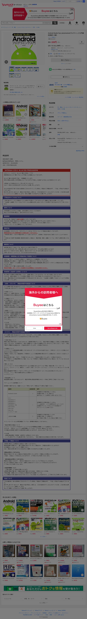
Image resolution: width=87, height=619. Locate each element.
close (34, 328)
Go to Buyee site (52, 328)
